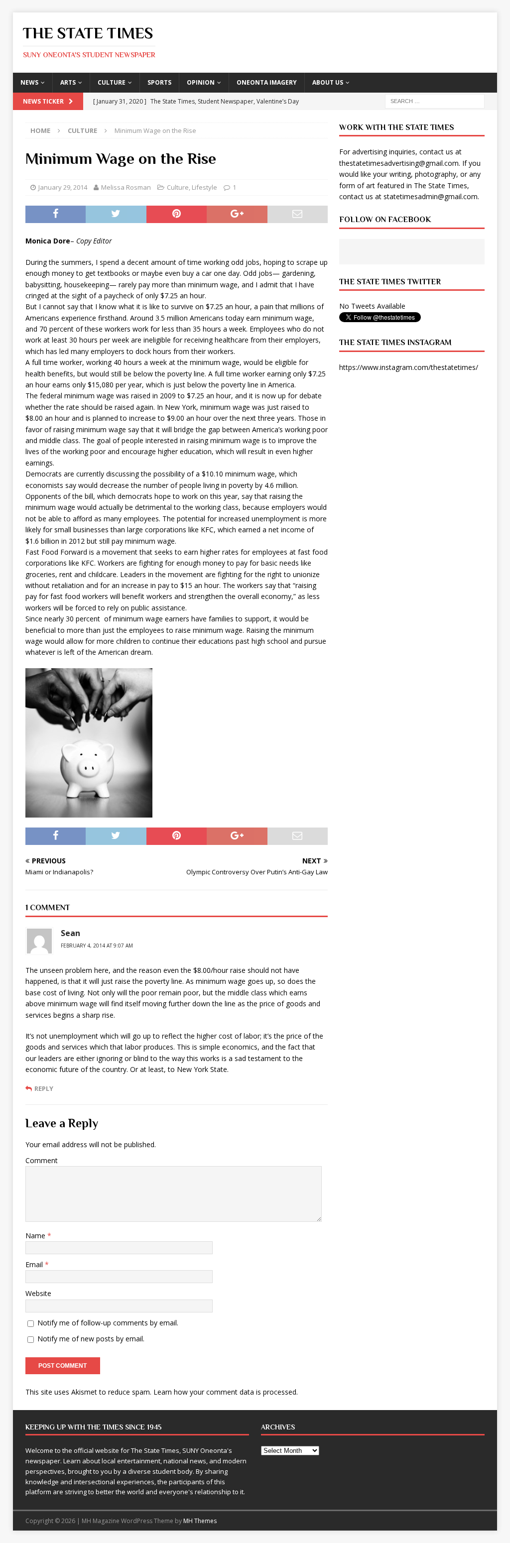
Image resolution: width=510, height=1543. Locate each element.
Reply (43, 1088)
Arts (68, 82)
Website (38, 1293)
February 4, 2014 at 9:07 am (97, 945)
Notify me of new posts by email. (90, 1338)
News (29, 82)
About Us (327, 82)
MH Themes (200, 1521)
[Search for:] (435, 100)
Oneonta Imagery (267, 82)
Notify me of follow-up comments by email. (107, 1322)
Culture (112, 82)
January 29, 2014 (62, 187)
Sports (159, 82)
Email (35, 1264)
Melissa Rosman (126, 187)
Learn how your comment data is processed (224, 1392)
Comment (41, 1160)
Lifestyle (204, 187)
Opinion (201, 82)
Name (36, 1235)
